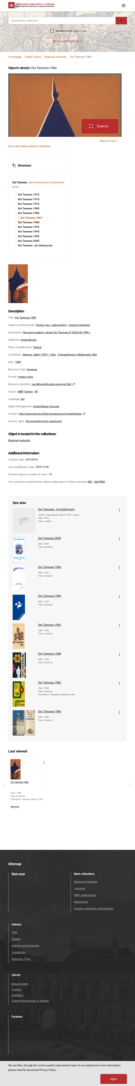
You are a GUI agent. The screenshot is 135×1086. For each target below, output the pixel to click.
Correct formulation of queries (30, 1001)
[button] (39, 165)
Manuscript (81, 902)
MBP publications (85, 895)
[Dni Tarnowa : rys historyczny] (24, 520)
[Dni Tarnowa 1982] (24, 694)
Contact (16, 989)
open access (80, 31)
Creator (16, 939)
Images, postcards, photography (94, 908)
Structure (15, 807)
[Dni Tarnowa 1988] (24, 665)
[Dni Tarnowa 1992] (24, 636)
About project (20, 984)
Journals (79, 888)
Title (14, 932)
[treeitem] (39, 194)
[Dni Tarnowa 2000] (24, 549)
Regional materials (56, 56)
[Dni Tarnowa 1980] (24, 723)
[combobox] (62, 20)
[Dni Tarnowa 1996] (24, 578)
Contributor (18, 952)
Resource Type (21, 959)
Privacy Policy (47, 1070)
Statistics (17, 995)
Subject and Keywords (25, 945)
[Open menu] (123, 5)
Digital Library (33, 56)
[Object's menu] (119, 510)
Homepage (15, 56)
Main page (18, 874)
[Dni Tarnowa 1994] (24, 607)
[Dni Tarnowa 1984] (20, 769)
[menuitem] (28, 194)
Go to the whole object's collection (29, 146)
